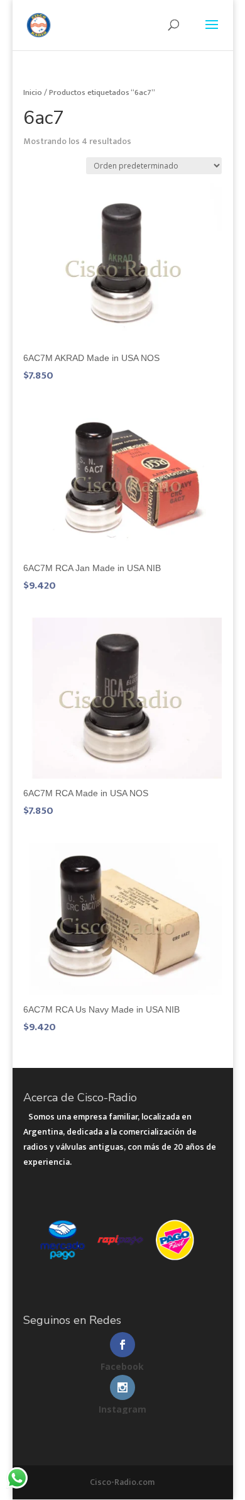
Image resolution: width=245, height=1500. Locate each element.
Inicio (32, 92)
